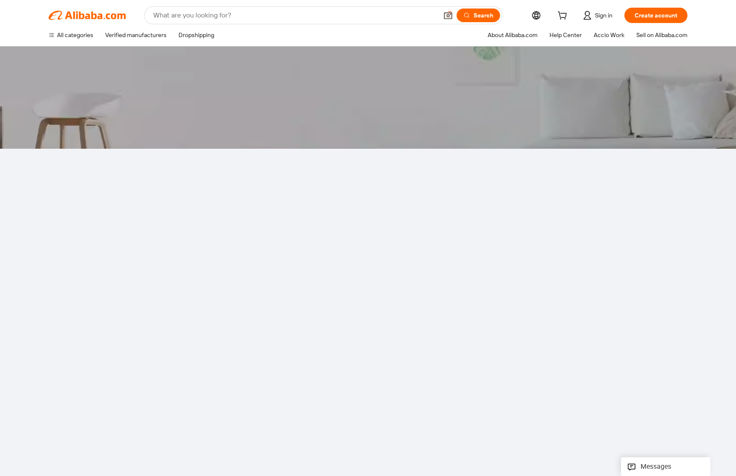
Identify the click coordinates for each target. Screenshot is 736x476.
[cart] (564, 16)
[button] (448, 15)
